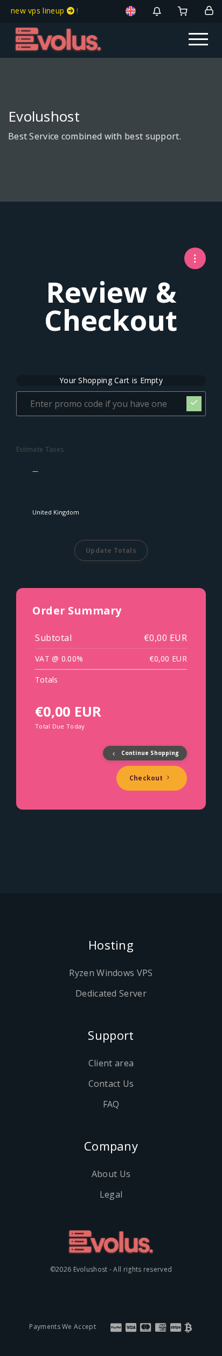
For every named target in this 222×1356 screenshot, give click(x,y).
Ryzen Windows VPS (110, 973)
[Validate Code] (194, 403)
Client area (111, 1063)
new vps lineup (39, 10)
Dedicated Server (111, 993)
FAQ (111, 1104)
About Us (111, 1174)
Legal (111, 1194)
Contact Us (111, 1084)
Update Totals (111, 550)
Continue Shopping (149, 753)
